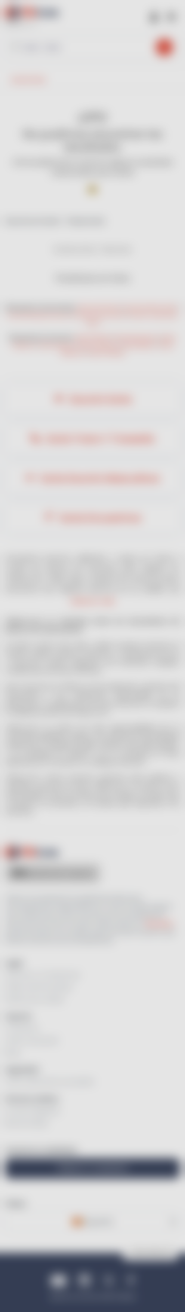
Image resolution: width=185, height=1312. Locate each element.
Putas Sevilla (56, 345)
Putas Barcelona (136, 337)
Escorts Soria (99, 399)
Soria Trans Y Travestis (99, 438)
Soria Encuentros (99, 518)
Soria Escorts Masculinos (99, 478)
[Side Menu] (171, 16)
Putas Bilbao (139, 345)
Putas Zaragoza (98, 345)
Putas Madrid (93, 337)
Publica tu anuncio (93, 1168)
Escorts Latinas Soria (150, 307)
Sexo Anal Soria (98, 307)
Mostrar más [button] (92, 601)
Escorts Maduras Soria (37, 315)
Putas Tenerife (106, 353)
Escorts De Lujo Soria (97, 315)
